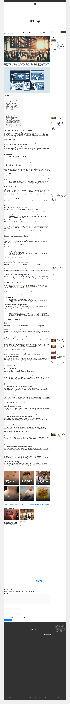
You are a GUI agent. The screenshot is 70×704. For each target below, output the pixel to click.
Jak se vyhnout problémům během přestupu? (14, 123)
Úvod (20, 25)
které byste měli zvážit (8, 201)
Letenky (12, 521)
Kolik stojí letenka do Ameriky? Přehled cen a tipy (61, 352)
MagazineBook (53, 697)
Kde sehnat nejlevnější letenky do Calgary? (61, 357)
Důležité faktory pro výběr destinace (12, 104)
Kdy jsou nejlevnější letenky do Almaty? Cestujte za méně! (60, 346)
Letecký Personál (39, 25)
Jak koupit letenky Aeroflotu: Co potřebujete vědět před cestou (61, 341)
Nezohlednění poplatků (10, 118)
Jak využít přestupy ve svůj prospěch (12, 105)
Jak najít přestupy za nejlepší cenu (11, 106)
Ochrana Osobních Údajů (47, 634)
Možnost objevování (10, 102)
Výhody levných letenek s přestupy (11, 100)
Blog (43, 629)
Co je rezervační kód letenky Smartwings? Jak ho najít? (39, 504)
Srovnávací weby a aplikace (11, 110)
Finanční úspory (9, 101)
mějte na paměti (22, 456)
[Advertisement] (35, 12)
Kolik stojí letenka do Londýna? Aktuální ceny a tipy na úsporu (11, 523)
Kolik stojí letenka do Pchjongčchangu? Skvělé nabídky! (61, 434)
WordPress (16, 697)
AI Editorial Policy (35, 702)
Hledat (63, 32)
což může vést (40, 286)
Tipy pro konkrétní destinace (11, 108)
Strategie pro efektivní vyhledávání (12, 107)
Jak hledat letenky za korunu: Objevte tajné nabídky (61, 362)
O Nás (45, 25)
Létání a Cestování (30, 25)
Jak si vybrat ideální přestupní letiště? (13, 122)
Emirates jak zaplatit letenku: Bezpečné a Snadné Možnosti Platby (61, 268)
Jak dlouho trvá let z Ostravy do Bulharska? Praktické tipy (42, 583)
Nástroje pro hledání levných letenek (11, 109)
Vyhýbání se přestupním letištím (12, 117)
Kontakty (49, 25)
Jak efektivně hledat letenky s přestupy (11, 96)
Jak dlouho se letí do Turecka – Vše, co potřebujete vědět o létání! (60, 46)
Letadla (24, 25)
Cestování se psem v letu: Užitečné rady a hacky (13, 504)
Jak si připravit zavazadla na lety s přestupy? (14, 125)
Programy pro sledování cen (11, 111)
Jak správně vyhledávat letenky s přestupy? (13, 121)
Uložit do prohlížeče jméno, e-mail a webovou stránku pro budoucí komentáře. (19, 617)
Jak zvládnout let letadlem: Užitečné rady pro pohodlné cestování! (61, 123)
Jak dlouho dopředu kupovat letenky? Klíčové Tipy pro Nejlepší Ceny (25, 1)
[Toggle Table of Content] (21, 95)
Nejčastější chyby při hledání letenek (11, 116)
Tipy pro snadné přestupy (11, 115)
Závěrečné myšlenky (9, 126)
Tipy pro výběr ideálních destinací (11, 103)
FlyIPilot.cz (35, 20)
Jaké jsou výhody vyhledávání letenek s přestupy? (14, 120)
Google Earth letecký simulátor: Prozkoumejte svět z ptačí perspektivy (61, 118)
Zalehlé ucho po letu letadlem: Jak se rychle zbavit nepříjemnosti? (61, 40)
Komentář (6, 593)
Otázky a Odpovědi (9, 119)
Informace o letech (23, 520)
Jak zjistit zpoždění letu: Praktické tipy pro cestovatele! (26, 523)
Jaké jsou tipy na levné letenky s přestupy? (13, 124)
